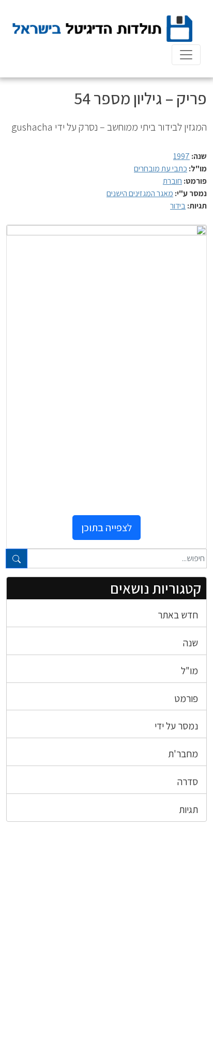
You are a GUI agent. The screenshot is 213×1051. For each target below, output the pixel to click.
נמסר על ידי (176, 725)
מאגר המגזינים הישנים (139, 193)
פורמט (186, 698)
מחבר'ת (183, 753)
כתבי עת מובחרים (160, 168)
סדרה (187, 781)
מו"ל (189, 670)
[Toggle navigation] (186, 54)
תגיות (188, 809)
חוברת (172, 181)
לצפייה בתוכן (106, 527)
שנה (190, 642)
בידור (178, 205)
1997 (181, 156)
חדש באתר (178, 615)
